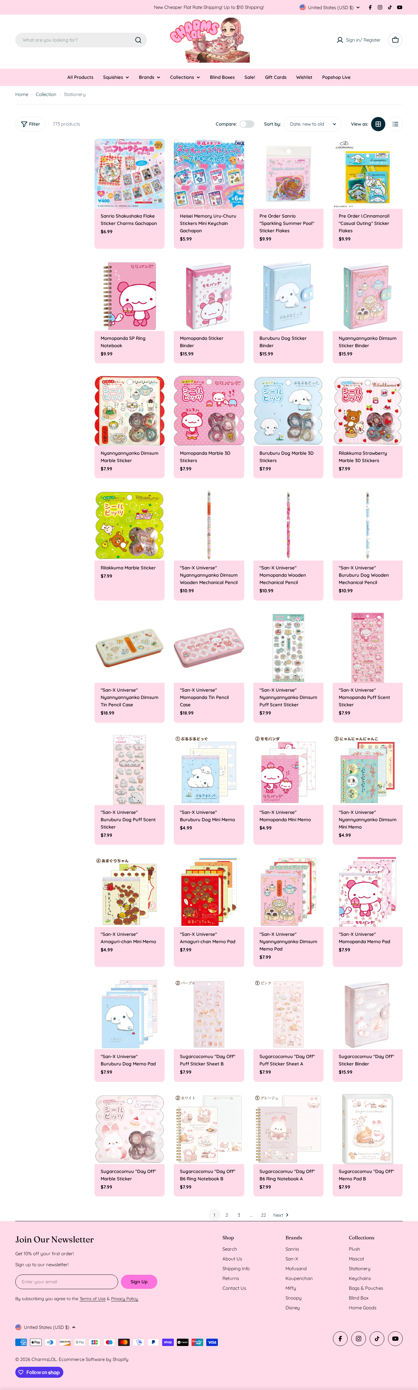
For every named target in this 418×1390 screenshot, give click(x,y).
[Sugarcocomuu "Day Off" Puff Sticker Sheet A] (288, 1014)
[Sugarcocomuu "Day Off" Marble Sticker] (130, 1129)
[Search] (138, 40)
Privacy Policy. (125, 1298)
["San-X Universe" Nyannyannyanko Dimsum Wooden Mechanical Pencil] (209, 526)
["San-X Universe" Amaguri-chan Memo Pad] (209, 892)
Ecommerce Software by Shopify (94, 1359)
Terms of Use (93, 1298)
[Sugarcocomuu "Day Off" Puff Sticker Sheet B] (209, 1014)
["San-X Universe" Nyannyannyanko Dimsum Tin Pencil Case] (130, 648)
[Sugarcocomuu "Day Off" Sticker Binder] (368, 1014)
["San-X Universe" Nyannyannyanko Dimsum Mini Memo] (368, 770)
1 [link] (214, 1215)
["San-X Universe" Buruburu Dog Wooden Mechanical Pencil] (368, 526)
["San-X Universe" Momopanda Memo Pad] (368, 892)
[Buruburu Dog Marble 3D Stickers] (288, 411)
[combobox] (81, 40)
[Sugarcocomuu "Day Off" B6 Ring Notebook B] (209, 1129)
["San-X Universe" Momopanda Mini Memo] (288, 770)
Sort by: (272, 124)
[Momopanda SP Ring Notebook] (130, 296)
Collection (46, 94)
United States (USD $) (331, 7)
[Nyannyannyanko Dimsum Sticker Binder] (368, 296)
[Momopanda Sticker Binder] (209, 296)
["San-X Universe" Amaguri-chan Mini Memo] (130, 892)
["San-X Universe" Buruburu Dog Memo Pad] (130, 1014)
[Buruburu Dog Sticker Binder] (288, 296)
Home (21, 94)
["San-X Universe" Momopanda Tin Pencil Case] (209, 648)
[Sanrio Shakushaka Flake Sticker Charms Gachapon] (130, 174)
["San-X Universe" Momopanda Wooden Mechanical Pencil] (288, 526)
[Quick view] (155, 152)
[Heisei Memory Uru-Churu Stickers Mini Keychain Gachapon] (209, 174)
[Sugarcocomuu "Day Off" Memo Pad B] (368, 1129)
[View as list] (395, 124)
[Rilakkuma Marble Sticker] (130, 526)
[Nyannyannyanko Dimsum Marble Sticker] (130, 411)
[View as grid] (378, 124)
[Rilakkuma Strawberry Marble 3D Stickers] (368, 411)
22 (263, 1215)
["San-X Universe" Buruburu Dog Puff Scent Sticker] (130, 770)
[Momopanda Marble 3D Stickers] (209, 411)
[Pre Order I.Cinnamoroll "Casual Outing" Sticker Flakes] (368, 174)
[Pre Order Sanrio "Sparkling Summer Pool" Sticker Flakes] (288, 174)
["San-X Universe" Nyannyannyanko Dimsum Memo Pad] (288, 892)
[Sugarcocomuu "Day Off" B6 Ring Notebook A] (288, 1129)
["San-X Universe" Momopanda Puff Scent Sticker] (368, 648)
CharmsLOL (44, 1359)
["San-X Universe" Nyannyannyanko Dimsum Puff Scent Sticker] (288, 648)
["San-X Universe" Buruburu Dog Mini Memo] (209, 770)
